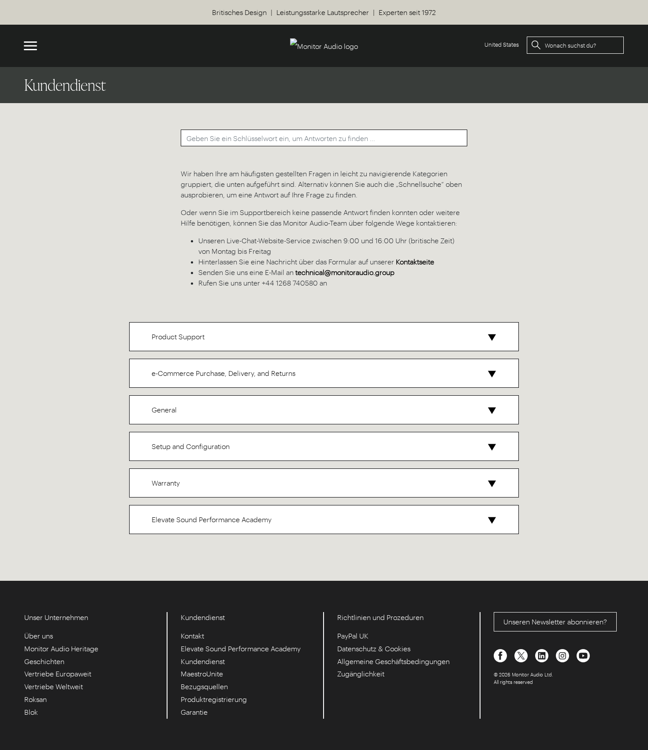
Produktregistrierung (214, 699)
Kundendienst (203, 661)
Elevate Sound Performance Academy (241, 648)
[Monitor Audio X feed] (521, 654)
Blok (31, 712)
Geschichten (44, 661)
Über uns (38, 635)
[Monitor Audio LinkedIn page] (542, 654)
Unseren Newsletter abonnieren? (555, 621)
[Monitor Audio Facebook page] (501, 654)
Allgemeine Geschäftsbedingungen (393, 661)
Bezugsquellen (204, 686)
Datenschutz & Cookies (373, 648)
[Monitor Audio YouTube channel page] (583, 654)
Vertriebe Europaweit (57, 673)
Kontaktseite (415, 261)
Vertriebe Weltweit (53, 686)
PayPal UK (353, 635)
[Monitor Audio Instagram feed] (563, 654)
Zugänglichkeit (360, 673)
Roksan (35, 699)
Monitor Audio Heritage (61, 648)
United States (501, 44)
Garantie (194, 712)
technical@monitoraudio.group (345, 272)
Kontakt (192, 635)
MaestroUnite (202, 673)
